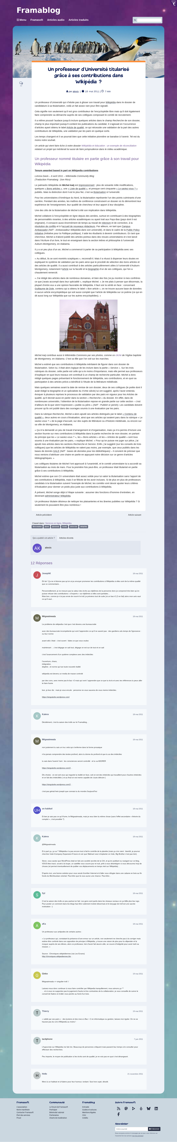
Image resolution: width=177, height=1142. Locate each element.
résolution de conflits (45, 226)
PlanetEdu (55, 527)
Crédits (85, 1118)
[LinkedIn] (156, 1110)
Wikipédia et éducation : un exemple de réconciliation (109, 145)
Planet (47, 527)
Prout (19, 1118)
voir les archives (137, 1136)
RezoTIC (64, 527)
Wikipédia (111, 102)
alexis (76, 91)
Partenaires (54, 1115)
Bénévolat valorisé (56, 1112)
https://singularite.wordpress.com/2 (56, 768)
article (65, 269)
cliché (118, 355)
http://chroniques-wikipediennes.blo (56, 956)
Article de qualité (75, 127)
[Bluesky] (148, 1110)
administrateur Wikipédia (57, 496)
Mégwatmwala (49, 616)
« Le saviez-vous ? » (127, 188)
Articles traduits (78, 19)
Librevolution (37, 527)
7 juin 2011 (138, 1039)
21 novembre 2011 (135, 1074)
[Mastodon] (126, 1110)
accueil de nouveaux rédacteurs (78, 226)
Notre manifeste (23, 1110)
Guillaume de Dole (44, 288)
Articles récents (66, 538)
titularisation (99, 192)
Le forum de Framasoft (58, 1107)
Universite (73, 527)
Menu (23, 19)
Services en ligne (53, 523)
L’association (22, 1107)
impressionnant (86, 185)
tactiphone (47, 1039)
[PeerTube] (133, 1110)
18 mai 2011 (138, 573)
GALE (56, 451)
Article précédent (44, 515)
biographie (93, 269)
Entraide (85, 1107)
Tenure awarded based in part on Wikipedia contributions (66, 170)
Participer (53, 1110)
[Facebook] (118, 1116)
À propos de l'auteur (44, 538)
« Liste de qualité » (77, 188)
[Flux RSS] (118, 1110)
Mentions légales (89, 1112)
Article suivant (134, 515)
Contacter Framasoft (25, 1112)
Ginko (45, 974)
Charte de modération (58, 1118)
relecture (106, 223)
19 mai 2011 (138, 974)
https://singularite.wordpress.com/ (56, 697)
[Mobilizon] (141, 1110)
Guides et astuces (89, 1110)
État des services (23, 1115)
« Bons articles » (53, 188)
